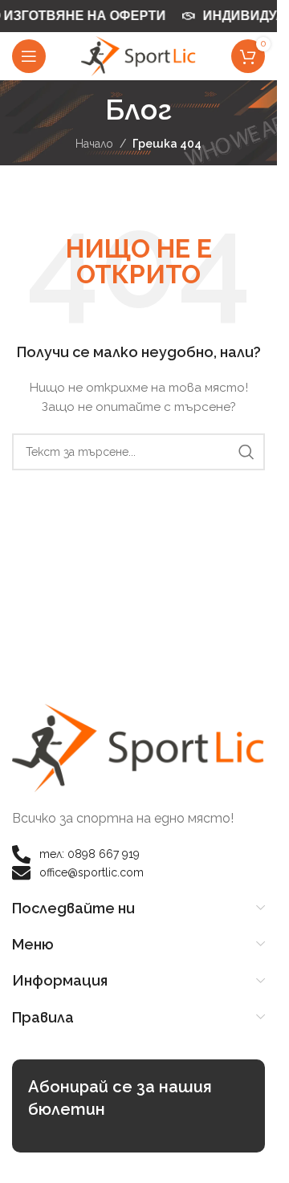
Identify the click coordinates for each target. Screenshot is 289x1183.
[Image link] (138, 747)
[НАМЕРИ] (246, 451)
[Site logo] (138, 55)
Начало (94, 143)
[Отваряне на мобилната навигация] (29, 56)
